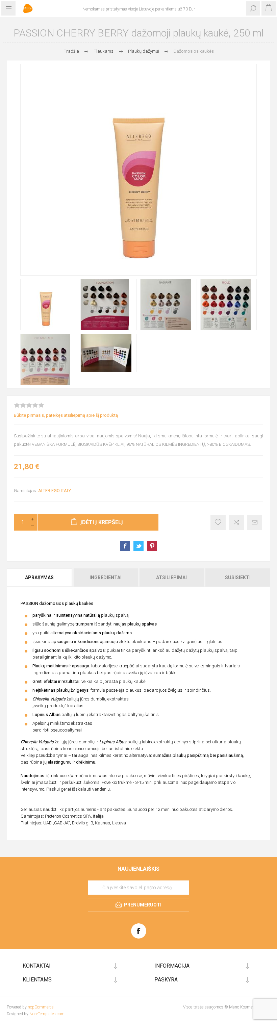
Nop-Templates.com (47, 1014)
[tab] (40, 577)
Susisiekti (238, 577)
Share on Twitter (138, 546)
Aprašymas (39, 577)
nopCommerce (40, 1007)
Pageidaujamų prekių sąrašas (218, 522)
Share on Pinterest (152, 546)
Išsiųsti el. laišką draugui (254, 522)
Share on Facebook (125, 546)
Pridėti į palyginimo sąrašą (236, 522)
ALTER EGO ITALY (54, 490)
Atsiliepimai (171, 577)
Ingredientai (106, 577)
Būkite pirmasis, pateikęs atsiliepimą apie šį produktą (66, 415)
